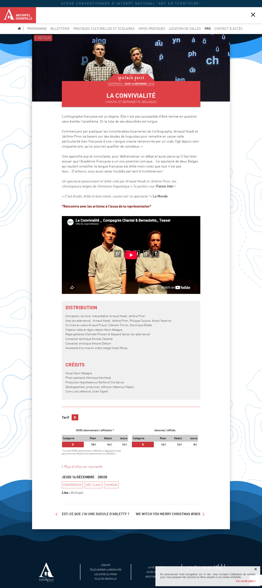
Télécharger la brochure (106, 569)
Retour (44, 38)
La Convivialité (131, 95)
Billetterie (60, 29)
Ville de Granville (106, 578)
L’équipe (105, 565)
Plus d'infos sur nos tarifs (83, 467)
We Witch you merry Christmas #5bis (168, 514)
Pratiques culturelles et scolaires (104, 29)
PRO (208, 28)
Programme (37, 29)
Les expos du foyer (105, 574)
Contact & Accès (228, 29)
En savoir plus (244, 580)
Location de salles (185, 29)
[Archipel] (7, 15)
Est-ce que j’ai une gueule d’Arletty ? (95, 514)
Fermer (253, 14)
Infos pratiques (151, 29)
